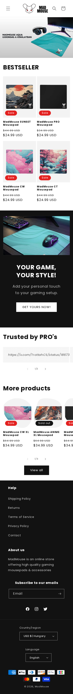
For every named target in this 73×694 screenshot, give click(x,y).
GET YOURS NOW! (36, 307)
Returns (14, 508)
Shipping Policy (19, 499)
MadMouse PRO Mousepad (48, 123)
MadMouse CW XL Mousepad (16, 433)
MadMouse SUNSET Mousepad (17, 123)
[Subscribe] (59, 593)
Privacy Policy (18, 526)
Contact (14, 535)
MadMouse (42, 686)
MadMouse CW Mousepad (14, 188)
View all (36, 470)
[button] (8, 8)
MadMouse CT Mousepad (47, 188)
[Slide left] (27, 369)
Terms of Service (21, 517)
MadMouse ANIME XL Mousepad (46, 433)
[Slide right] (45, 369)
